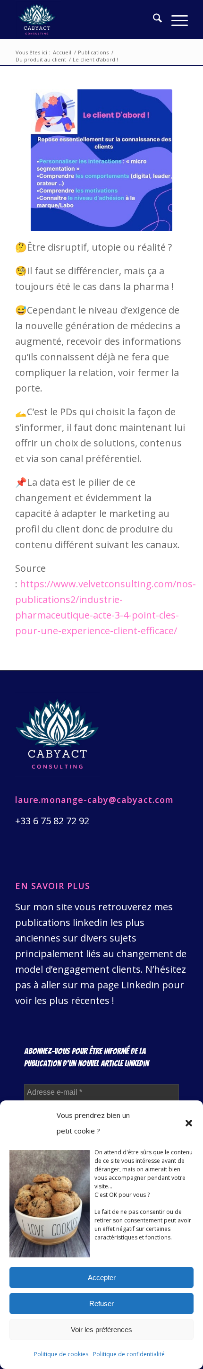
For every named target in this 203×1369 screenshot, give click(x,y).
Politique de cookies (61, 1354)
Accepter (102, 1277)
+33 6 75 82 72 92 (52, 820)
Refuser (101, 1303)
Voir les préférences (101, 1329)
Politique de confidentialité (129, 1354)
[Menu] (175, 19)
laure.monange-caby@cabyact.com (94, 799)
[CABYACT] (84, 19)
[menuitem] (153, 19)
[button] (189, 1123)
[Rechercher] (153, 19)
